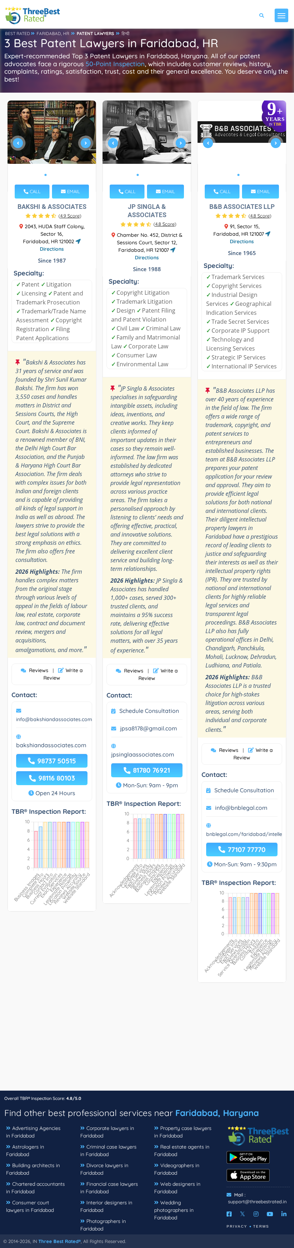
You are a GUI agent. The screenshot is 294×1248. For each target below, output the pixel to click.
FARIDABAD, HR (53, 33)
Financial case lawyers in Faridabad (109, 1188)
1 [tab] (45, 175)
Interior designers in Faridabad (106, 1206)
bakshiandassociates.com (51, 745)
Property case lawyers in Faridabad (183, 1132)
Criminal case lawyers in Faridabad (108, 1151)
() (69, 216)
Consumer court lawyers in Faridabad (30, 1206)
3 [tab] (57, 175)
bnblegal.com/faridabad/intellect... (248, 834)
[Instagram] (256, 1214)
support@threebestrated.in (257, 1201)
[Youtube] (270, 1214)
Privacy (237, 1226)
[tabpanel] (52, 146)
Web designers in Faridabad (177, 1188)
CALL (34, 191)
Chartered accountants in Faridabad (35, 1188)
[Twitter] (242, 1214)
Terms (261, 1226)
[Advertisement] (147, 1040)
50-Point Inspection (115, 64)
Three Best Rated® (59, 1241)
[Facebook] (229, 1214)
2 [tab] (51, 175)
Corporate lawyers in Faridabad (107, 1132)
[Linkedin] (283, 1214)
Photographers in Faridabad (103, 1225)
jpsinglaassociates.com (142, 754)
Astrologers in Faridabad (25, 1151)
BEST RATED (17, 33)
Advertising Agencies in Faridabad (33, 1132)
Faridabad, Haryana (217, 1112)
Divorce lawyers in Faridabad (104, 1169)
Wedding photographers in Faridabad (174, 1210)
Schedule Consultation (149, 710)
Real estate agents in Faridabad (181, 1151)
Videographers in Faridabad (176, 1169)
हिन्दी (125, 33)
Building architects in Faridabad (33, 1169)
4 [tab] (155, 175)
